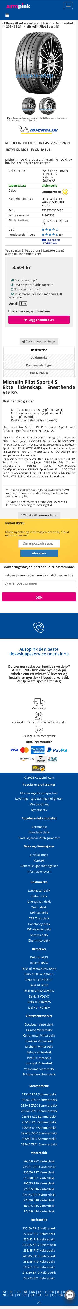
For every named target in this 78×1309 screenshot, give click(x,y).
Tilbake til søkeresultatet (22, 23)
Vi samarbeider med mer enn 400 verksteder (39, 722)
